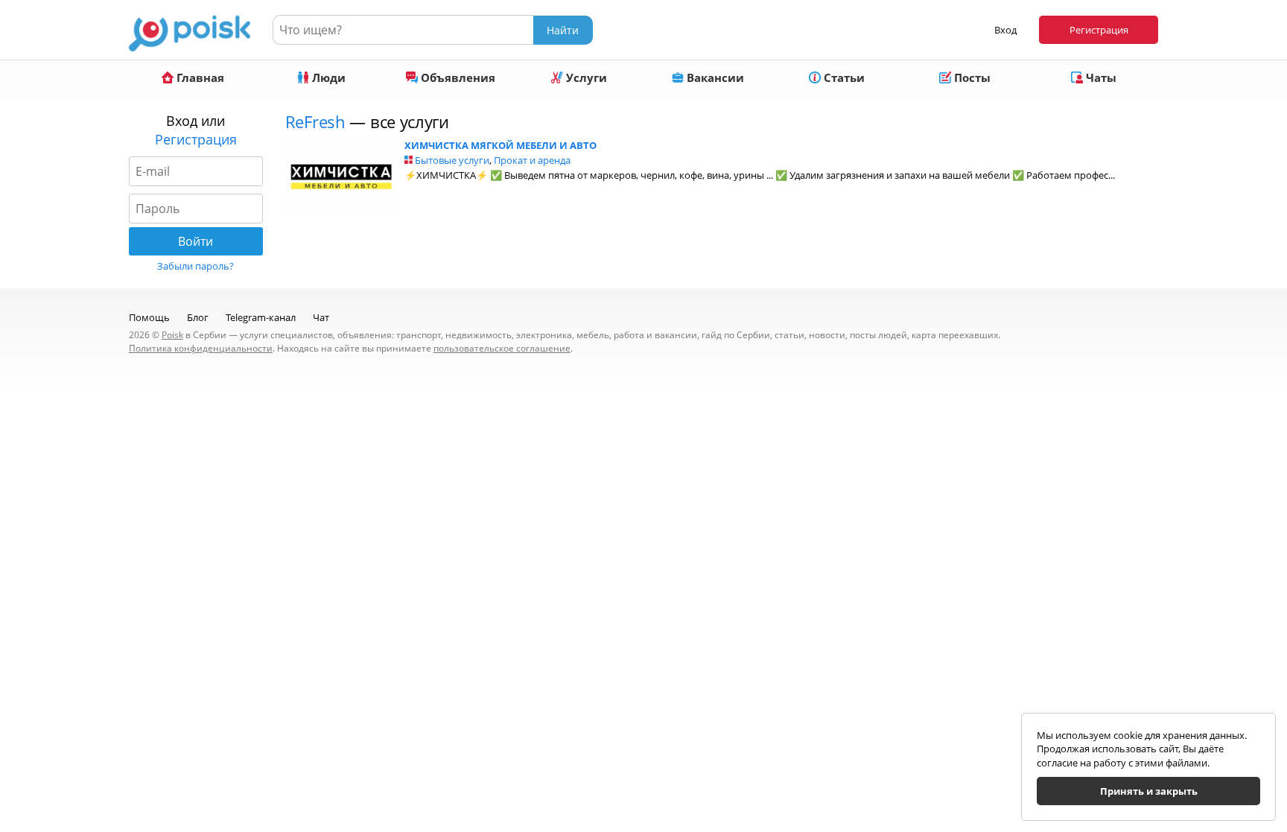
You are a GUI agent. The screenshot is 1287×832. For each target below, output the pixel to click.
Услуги (585, 77)
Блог (198, 317)
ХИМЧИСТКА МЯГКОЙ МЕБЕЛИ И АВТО (500, 145)
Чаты (1099, 77)
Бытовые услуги (452, 160)
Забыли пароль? (195, 266)
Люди (327, 77)
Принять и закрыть (1149, 791)
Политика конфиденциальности (201, 348)
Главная (199, 77)
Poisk (172, 334)
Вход (1005, 29)
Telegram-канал (261, 317)
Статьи (843, 77)
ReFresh (315, 121)
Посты (971, 77)
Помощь (149, 317)
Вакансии (714, 77)
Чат (321, 317)
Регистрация (1099, 29)
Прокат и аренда (532, 160)
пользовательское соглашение (502, 348)
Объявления (456, 77)
